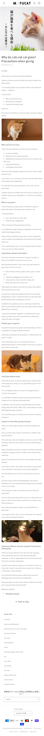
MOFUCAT (9, 728)
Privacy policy (37, 728)
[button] (4, 3)
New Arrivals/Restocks (11, 624)
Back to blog (23, 601)
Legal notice (33, 731)
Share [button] (5, 71)
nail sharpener (9, 643)
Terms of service (13, 731)
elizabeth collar (9, 684)
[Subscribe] (37, 699)
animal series (8, 680)
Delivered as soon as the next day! (15, 629)
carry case (7, 661)
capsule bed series (10, 675)
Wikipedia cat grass (12, 594)
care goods (7, 666)
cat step (6, 670)
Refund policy (28, 728)
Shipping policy (24, 731)
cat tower (7, 638)
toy (5, 656)
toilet (6, 647)
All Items (7, 619)
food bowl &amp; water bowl (13, 652)
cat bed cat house (10, 633)
